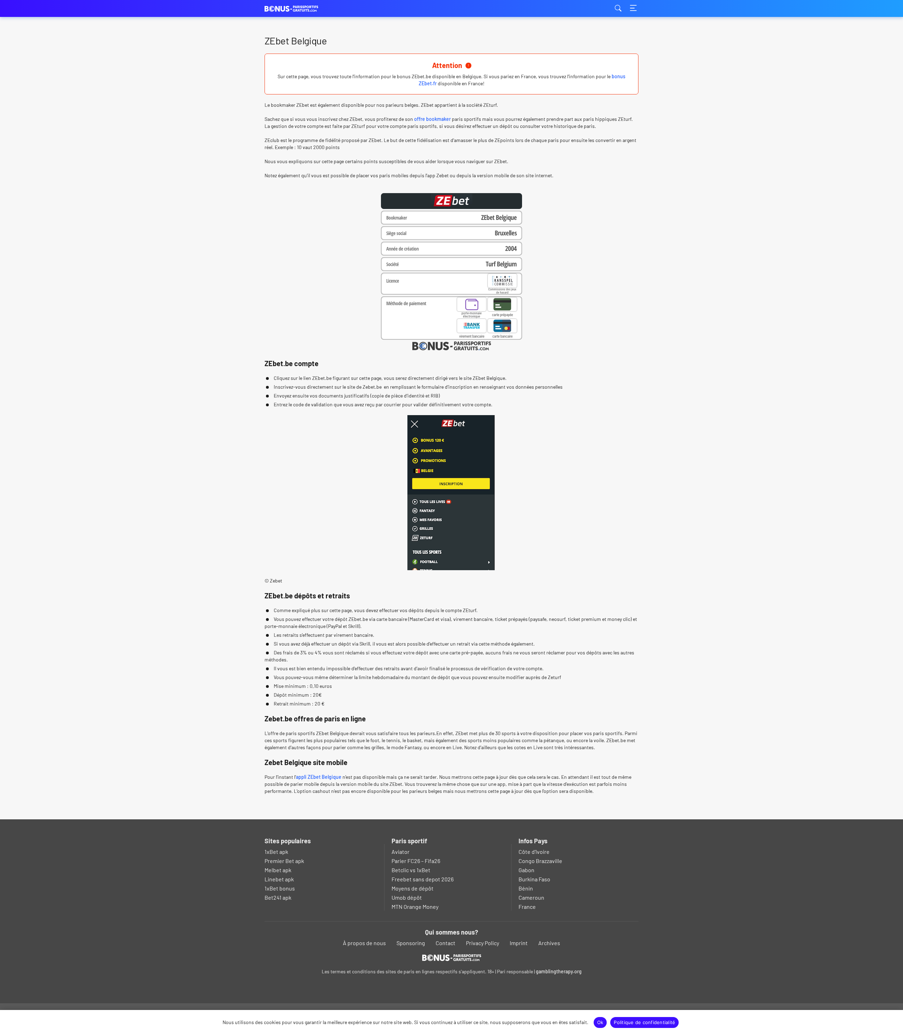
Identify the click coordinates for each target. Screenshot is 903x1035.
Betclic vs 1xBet (411, 870)
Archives (549, 942)
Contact (445, 942)
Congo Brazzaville (540, 860)
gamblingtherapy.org (559, 971)
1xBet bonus (280, 888)
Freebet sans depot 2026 (423, 879)
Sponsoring (410, 942)
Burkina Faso (534, 879)
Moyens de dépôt (413, 888)
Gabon (526, 870)
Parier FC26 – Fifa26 (416, 860)
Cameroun (531, 897)
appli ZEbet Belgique (318, 777)
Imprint (519, 942)
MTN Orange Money (415, 906)
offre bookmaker (432, 119)
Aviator (401, 851)
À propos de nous (364, 942)
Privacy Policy (482, 942)
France (527, 906)
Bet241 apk (278, 897)
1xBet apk (276, 851)
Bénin (526, 888)
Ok (600, 1022)
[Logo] (451, 957)
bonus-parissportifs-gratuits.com (300, 9)
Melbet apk (278, 870)
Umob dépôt (407, 897)
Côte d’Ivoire (534, 851)
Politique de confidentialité (644, 1022)
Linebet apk (279, 879)
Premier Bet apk (284, 860)
